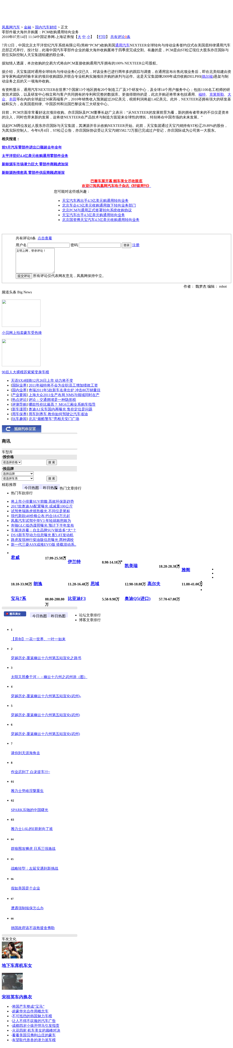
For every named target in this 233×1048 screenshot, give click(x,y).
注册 (135, 245)
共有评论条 (120, 37)
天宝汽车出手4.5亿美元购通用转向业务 (93, 215)
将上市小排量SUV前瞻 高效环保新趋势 (42, 501)
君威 (15, 557)
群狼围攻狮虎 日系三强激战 (33, 849)
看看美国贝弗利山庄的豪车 (34, 1035)
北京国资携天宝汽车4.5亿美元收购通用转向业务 (100, 220)
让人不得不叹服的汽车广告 (34, 1021)
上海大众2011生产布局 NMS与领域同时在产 (64, 395)
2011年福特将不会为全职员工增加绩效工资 (63, 385)
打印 (102, 37)
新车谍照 (19, 409)
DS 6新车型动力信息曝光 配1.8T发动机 (42, 535)
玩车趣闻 (19, 419)
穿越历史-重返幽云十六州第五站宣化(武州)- (46, 696)
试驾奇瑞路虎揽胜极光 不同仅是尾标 (40, 511)
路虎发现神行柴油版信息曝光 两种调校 (42, 540)
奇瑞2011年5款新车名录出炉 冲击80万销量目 (65, 390)
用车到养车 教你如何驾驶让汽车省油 (58, 414)
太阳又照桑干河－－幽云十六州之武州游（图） (49, 677)
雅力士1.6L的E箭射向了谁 (32, 829)
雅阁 (186, 569)
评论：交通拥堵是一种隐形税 (52, 400)
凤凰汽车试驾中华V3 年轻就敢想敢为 (41, 521)
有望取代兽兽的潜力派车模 (34, 1040)
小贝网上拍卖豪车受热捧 (22, 333)
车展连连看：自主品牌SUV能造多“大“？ (43, 530)
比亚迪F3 (77, 598)
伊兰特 (74, 561)
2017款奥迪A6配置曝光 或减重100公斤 (42, 506)
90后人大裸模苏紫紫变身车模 (25, 372)
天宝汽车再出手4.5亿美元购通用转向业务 (95, 200)
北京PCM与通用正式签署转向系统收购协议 (97, 210)
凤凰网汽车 (11, 27)
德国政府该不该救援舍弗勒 (33, 928)
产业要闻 (19, 395)
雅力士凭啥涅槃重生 (27, 791)
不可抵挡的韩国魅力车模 (32, 1016)
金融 (27, 27)
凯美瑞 (131, 565)
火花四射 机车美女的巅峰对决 (36, 1030)
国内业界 (19, 390)
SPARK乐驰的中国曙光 (29, 810)
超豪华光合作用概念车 (30, 1011)
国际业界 (19, 385)
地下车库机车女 (17, 965)
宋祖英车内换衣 (17, 996)
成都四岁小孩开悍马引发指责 (35, 1026)
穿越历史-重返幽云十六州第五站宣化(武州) (45, 715)
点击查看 (45, 238)
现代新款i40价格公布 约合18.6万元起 (40, 516)
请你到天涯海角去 (25, 753)
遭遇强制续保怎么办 (27, 908)
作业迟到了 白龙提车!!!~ (30, 772)
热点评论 (19, 400)
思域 (95, 583)
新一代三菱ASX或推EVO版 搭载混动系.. (43, 544)
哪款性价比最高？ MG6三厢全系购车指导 (62, 404)
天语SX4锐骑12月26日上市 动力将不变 (42, 380)
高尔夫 (153, 583)
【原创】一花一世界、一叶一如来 (38, 639)
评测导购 (19, 404)
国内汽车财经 (46, 27)
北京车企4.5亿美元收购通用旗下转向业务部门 (99, 205)
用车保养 (19, 414)
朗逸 (38, 583)
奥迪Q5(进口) (137, 598)
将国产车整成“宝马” (28, 1006)
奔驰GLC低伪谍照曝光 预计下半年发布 (42, 525)
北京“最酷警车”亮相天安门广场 (54, 419)
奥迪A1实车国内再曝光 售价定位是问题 (60, 409)
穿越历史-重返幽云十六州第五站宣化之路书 (46, 658)
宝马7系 (18, 598)
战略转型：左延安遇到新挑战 (34, 868)
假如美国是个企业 (25, 888)
